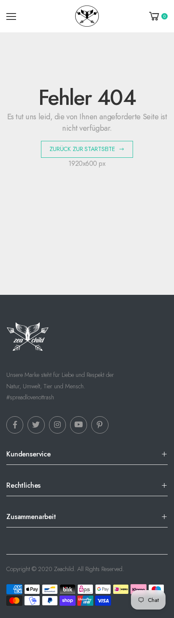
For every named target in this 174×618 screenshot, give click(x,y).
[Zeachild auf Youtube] (78, 424)
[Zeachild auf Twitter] (35, 424)
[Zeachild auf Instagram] (57, 424)
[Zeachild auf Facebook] (14, 424)
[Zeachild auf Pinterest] (99, 424)
